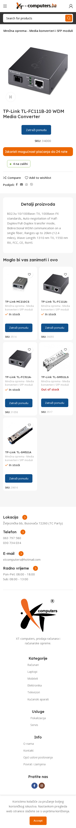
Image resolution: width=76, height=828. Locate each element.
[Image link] (38, 615)
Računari (33, 665)
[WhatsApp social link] (26, 184)
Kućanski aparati (38, 699)
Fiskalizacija (38, 718)
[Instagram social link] (42, 786)
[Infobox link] (14, 532)
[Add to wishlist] (29, 274)
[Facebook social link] (17, 184)
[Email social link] (21, 184)
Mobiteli (32, 678)
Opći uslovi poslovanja (38, 757)
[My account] (71, 6)
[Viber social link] (31, 184)
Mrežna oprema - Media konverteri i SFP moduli (38, 31)
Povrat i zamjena (34, 764)
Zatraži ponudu (36, 130)
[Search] (68, 18)
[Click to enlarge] (10, 97)
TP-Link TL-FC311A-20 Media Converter (19, 378)
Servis (34, 725)
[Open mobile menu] (5, 6)
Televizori (33, 692)
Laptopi (32, 672)
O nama (28, 744)
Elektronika (34, 685)
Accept (38, 820)
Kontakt (28, 750)
